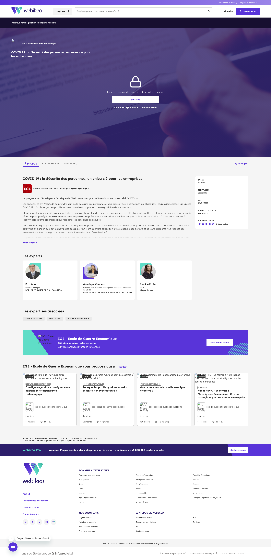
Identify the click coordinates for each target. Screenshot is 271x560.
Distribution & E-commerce (146, 498)
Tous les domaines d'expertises (44, 438)
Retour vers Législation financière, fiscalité (34, 22)
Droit (81, 489)
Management (84, 480)
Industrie (82, 493)
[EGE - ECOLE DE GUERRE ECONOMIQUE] (46, 403)
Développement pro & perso (89, 475)
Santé (81, 502)
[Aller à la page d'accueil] (29, 11)
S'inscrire (228, 11)
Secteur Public (141, 493)
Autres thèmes (142, 502)
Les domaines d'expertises (35, 500)
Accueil (26, 438)
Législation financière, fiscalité (83, 438)
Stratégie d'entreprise (144, 475)
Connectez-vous (31, 514)
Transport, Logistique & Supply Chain (207, 498)
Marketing (196, 480)
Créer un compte (31, 507)
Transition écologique (201, 475)
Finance (64, 438)
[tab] (31, 163)
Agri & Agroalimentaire (88, 498)
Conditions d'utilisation (119, 544)
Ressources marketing (227, 2)
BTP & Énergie (198, 493)
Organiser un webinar (248, 2)
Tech (81, 484)
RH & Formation (142, 484)
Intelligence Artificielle (144, 480)
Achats (139, 489)
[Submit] (208, 11)
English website (162, 544)
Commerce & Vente (200, 489)
